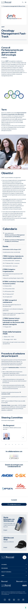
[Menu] (25, 2)
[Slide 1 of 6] (6, 444)
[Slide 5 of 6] (19, 444)
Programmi (4, 568)
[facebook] (4, 599)
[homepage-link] (6, 2)
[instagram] (23, 599)
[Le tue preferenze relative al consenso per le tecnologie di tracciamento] (25, 607)
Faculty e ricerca (6, 571)
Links (2, 575)
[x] (9, 599)
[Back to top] (24, 557)
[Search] (22, 2)
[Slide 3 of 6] (12, 444)
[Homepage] (7, 557)
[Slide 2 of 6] (9, 444)
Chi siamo (4, 564)
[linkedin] (14, 599)
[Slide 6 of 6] (22, 444)
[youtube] (18, 599)
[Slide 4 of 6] (16, 444)
